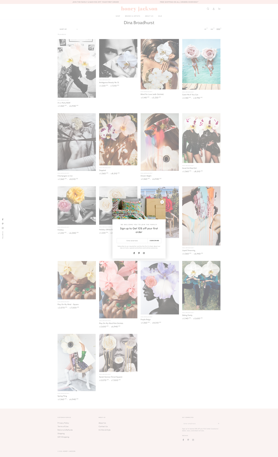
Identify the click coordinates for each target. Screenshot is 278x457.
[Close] (162, 202)
